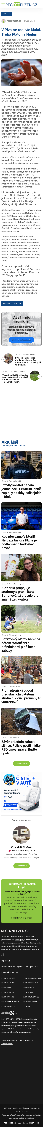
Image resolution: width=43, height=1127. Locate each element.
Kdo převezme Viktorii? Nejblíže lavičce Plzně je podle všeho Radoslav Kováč (19, 542)
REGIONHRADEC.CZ (8, 1006)
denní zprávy (19, 940)
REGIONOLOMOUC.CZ (30, 997)
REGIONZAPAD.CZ (8, 983)
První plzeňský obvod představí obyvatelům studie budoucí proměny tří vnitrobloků (28, 361)
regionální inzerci (14, 949)
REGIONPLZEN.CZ (14, 21)
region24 (17, 303)
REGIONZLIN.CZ (28, 992)
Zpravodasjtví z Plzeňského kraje (13, 446)
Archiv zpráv (28, 967)
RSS (36, 967)
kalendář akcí (30, 943)
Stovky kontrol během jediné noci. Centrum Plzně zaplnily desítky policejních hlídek (21, 491)
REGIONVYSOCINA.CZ (30, 983)
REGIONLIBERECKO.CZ (10, 1002)
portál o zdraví (18, 1040)
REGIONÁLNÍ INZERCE (21, 918)
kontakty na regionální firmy (16, 943)
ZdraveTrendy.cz (7, 1044)
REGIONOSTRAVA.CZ (30, 1002)
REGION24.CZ (27, 1006)
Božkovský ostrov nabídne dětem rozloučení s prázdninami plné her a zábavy (20, 645)
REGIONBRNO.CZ (28, 987)
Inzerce (4, 967)
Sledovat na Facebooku (21, 340)
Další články (21, 763)
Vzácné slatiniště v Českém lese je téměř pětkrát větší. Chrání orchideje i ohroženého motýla (15, 378)
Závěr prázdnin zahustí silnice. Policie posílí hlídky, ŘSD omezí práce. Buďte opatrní (21, 747)
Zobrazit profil (21, 866)
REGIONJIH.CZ (6, 987)
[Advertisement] (21, 412)
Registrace (19, 967)
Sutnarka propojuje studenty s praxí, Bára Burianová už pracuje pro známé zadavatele (19, 593)
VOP (22, 1111)
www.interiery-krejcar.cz (23, 850)
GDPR (18, 1111)
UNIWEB (28, 1026)
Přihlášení (11, 967)
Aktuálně (6, 14)
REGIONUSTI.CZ (7, 997)
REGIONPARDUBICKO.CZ (31, 978)
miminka (6, 303)
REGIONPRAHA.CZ (8, 992)
